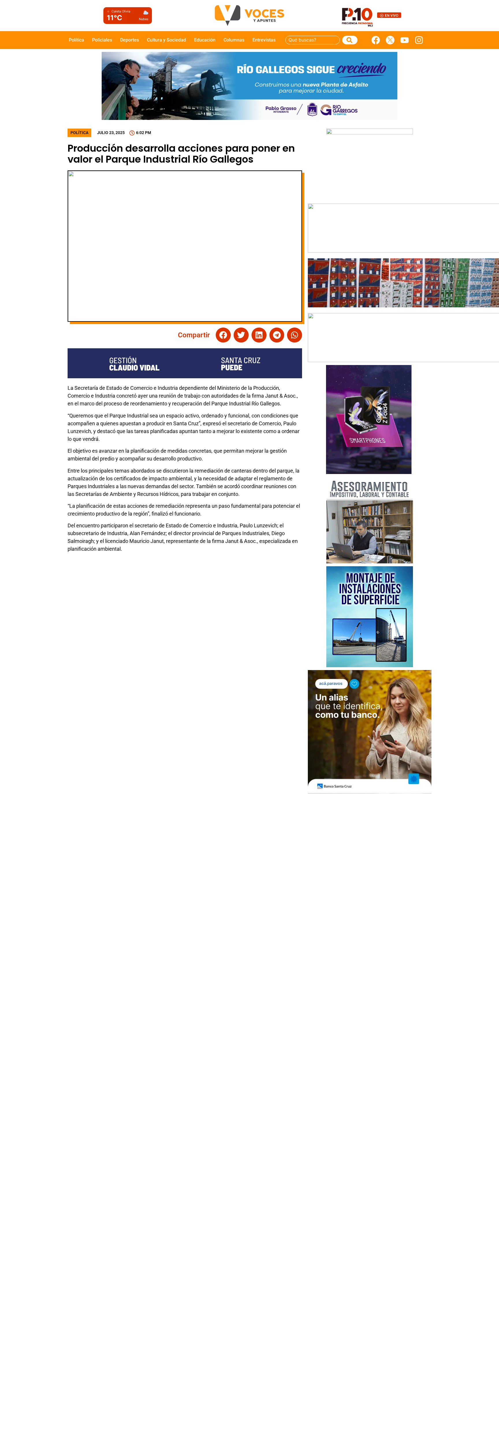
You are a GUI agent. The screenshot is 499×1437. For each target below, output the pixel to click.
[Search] (350, 40)
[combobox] (312, 40)
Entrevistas (263, 40)
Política (76, 40)
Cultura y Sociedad (166, 40)
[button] (223, 335)
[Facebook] (376, 40)
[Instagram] (419, 40)
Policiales (102, 40)
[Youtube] (405, 40)
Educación (204, 40)
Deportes (129, 40)
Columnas (234, 40)
